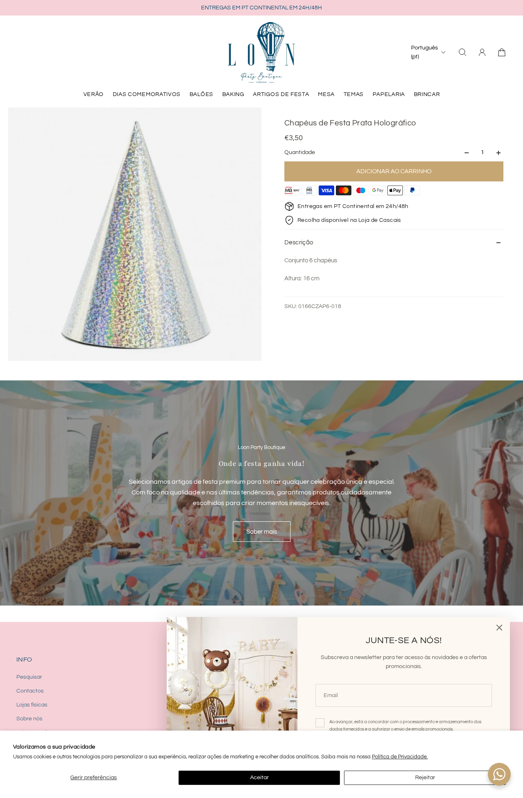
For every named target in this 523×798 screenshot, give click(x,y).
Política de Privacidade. (400, 757)
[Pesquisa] (462, 52)
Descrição (298, 242)
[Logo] (261, 52)
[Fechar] (499, 627)
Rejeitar (425, 777)
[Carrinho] (502, 52)
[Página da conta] (482, 52)
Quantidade (299, 153)
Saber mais (261, 531)
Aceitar (259, 777)
